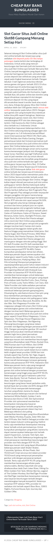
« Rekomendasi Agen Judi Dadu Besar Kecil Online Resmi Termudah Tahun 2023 (24, 518)
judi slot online (15, 505)
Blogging (18, 500)
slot (23, 505)
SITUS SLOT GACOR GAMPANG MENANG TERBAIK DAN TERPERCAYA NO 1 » (29, 528)
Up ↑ (46, 540)
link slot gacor (38, 169)
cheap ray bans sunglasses (26, 7)
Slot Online (30, 505)
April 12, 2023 (10, 48)
